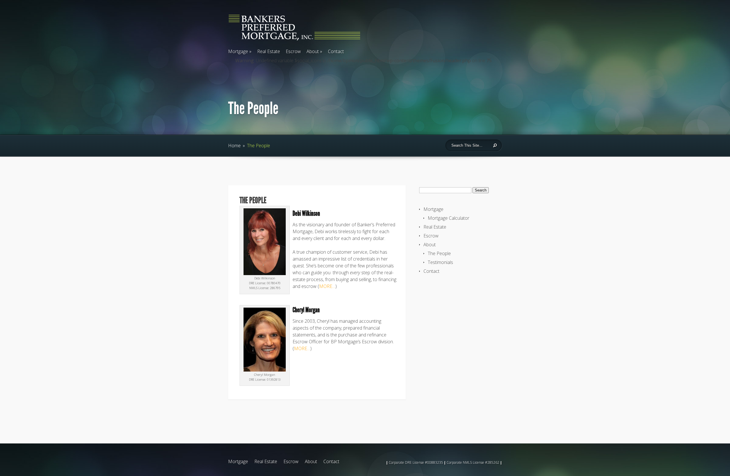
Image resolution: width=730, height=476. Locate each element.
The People (439, 253)
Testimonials (440, 262)
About (314, 51)
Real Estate (268, 51)
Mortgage (240, 51)
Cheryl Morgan (306, 310)
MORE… (327, 286)
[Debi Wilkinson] (265, 273)
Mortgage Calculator (448, 218)
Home (234, 145)
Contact (336, 51)
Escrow (293, 51)
